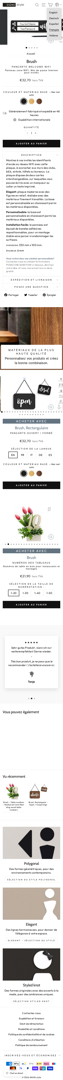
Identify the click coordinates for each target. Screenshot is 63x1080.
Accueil (31, 53)
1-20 (14, 593)
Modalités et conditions (31, 1029)
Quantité (31, 127)
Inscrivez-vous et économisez (31, 1055)
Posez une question (31, 287)
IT (31, 455)
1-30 (25, 593)
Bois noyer (39, 101)
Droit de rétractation (31, 1023)
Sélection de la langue (31, 448)
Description (31, 155)
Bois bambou (31, 101)
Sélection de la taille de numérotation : (31, 585)
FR (22, 455)
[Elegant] (31, 904)
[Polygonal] (31, 843)
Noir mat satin (24, 101)
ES (50, 455)
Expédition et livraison (31, 279)
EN (13, 455)
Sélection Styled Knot (31, 1001)
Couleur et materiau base (31, 93)
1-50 (49, 593)
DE (40, 455)
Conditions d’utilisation (31, 1039)
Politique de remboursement (31, 1045)
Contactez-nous (31, 1013)
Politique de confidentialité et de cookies (31, 1034)
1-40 (37, 593)
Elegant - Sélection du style (31, 940)
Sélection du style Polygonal (31, 879)
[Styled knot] (31, 964)
